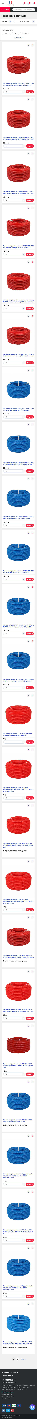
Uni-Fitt (24, 33)
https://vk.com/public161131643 (3, 1410)
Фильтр (4, 21)
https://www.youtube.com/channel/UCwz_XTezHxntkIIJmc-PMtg (12, 1410)
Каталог (6, 9)
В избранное (32, 45)
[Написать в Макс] (32, 1407)
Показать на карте (7, 1392)
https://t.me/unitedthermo (8, 1410)
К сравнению (28, 45)
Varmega (7, 33)
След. (22, 1359)
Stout (16, 33)
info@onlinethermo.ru (9, 1382)
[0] (24, 3)
